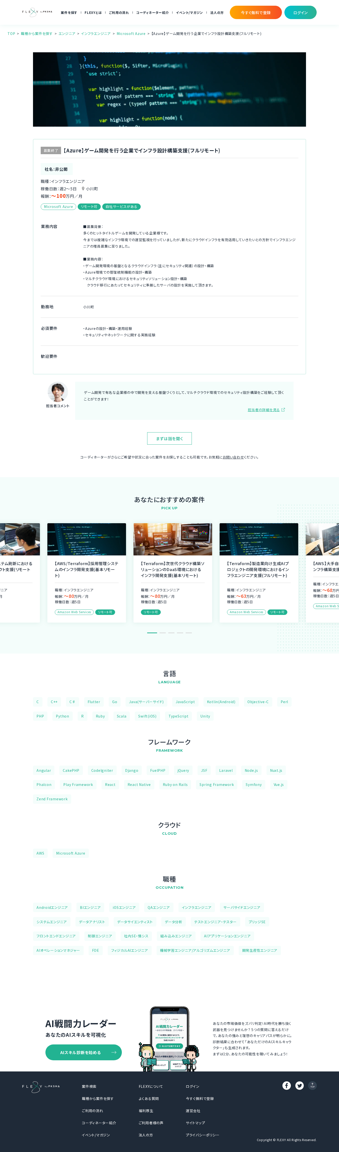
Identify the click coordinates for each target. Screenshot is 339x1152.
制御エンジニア (100, 935)
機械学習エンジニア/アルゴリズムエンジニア (195, 950)
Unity (205, 716)
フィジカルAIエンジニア (129, 950)
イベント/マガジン (189, 12)
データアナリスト (92, 921)
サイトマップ (195, 1122)
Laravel (226, 770)
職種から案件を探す (37, 33)
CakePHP (71, 770)
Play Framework (78, 784)
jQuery (183, 770)
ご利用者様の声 (151, 1122)
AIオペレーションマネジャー (58, 950)
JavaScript (185, 701)
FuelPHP (157, 770)
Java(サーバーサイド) (146, 701)
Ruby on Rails (175, 784)
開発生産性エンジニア (260, 950)
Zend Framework (52, 798)
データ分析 (173, 921)
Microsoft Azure (131, 33)
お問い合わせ (233, 457)
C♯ (72, 701)
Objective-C (258, 701)
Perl (284, 701)
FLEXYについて (151, 1086)
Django (131, 770)
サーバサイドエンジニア (241, 907)
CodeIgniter (102, 770)
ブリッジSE (257, 921)
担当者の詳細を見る (264, 409)
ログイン (192, 1086)
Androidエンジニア (52, 907)
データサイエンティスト (135, 921)
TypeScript (179, 716)
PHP (40, 716)
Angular (43, 770)
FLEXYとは (93, 12)
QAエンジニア (159, 907)
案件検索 (89, 1086)
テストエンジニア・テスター (215, 921)
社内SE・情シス (136, 935)
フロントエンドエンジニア (56, 935)
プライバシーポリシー (203, 1134)
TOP (11, 33)
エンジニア (67, 33)
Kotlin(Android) (221, 701)
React (110, 784)
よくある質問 (149, 1098)
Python (62, 716)
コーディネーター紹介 (152, 12)
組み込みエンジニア (176, 935)
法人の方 (217, 12)
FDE (95, 950)
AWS (40, 853)
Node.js (251, 770)
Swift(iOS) (147, 716)
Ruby (100, 716)
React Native (139, 784)
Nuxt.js (276, 770)
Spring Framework (217, 784)
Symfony (254, 784)
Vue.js (279, 784)
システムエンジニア (51, 921)
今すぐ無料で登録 (200, 1098)
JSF (204, 770)
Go (114, 701)
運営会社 (193, 1110)
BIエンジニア (90, 907)
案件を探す (69, 12)
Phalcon (43, 784)
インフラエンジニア (96, 33)
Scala (122, 716)
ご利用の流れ (119, 12)
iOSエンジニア (124, 907)
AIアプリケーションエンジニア (227, 935)
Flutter (94, 701)
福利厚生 (146, 1110)
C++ (54, 701)
